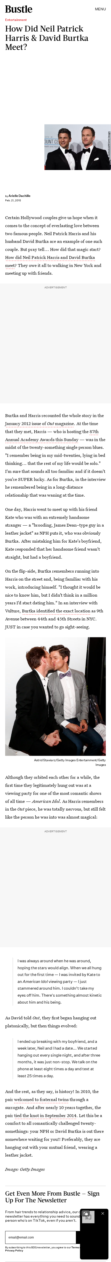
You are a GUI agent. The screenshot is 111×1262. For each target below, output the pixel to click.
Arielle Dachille (19, 196)
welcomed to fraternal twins (41, 1099)
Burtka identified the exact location (56, 611)
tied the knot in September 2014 (45, 1115)
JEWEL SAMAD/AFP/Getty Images (108, 147)
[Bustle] (18, 9)
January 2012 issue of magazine (39, 423)
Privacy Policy (14, 1250)
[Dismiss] (103, 1213)
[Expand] (86, 1213)
